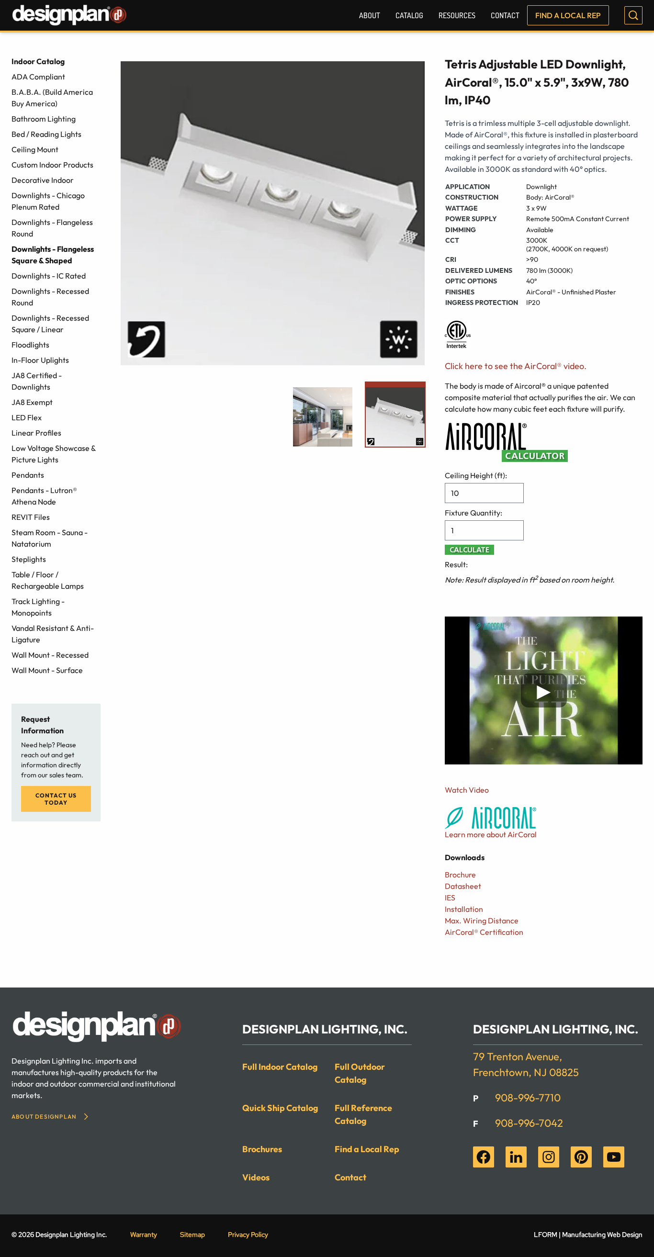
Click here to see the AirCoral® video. (515, 365)
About (369, 15)
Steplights (28, 559)
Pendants (27, 475)
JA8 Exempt (32, 402)
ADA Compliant (38, 76)
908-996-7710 (528, 1097)
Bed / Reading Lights (46, 134)
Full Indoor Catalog (280, 1066)
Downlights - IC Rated (48, 276)
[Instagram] (548, 1156)
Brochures (262, 1149)
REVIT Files (30, 517)
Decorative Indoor (42, 180)
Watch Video (467, 790)
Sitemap (192, 1234)
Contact (505, 15)
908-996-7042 (529, 1123)
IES (450, 897)
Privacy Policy (248, 1234)
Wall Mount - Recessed (50, 655)
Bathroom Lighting (43, 118)
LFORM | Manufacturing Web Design (588, 1234)
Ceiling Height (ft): (476, 475)
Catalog (409, 15)
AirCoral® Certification (484, 932)
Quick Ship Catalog (280, 1107)
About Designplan (44, 1116)
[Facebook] (483, 1156)
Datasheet (463, 886)
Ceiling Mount (34, 149)
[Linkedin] (516, 1156)
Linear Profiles (36, 433)
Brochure (460, 874)
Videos (256, 1177)
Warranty (143, 1234)
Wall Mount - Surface (47, 670)
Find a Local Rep (568, 15)
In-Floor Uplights (40, 360)
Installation (464, 909)
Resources (457, 15)
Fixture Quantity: (473, 512)
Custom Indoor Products (52, 164)
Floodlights (30, 344)
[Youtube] (613, 1156)
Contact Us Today (56, 799)
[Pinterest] (581, 1156)
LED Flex (26, 417)
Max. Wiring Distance (482, 920)
